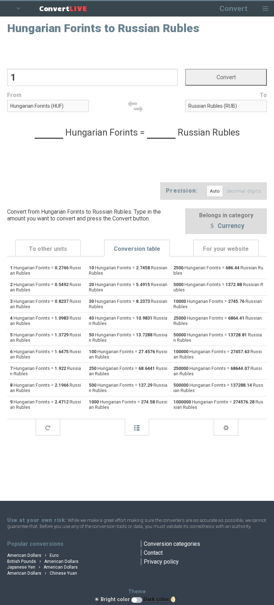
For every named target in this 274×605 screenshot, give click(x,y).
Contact (153, 552)
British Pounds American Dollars (42, 561)
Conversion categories (172, 543)
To (263, 95)
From (14, 95)
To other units (48, 248)
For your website (226, 248)
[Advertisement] (137, 51)
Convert (233, 8)
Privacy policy (161, 561)
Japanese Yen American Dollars (42, 567)
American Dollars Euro (33, 555)
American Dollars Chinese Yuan (42, 573)
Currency (230, 226)
